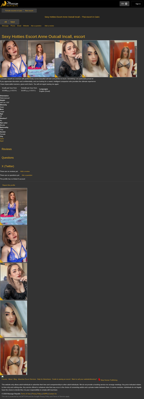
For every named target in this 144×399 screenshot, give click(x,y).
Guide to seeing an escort (61, 379)
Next (13, 22)
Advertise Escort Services (27, 379)
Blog (15, 379)
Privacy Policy (37, 394)
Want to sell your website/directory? (84, 379)
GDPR (45, 394)
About (10, 379)
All (5, 22)
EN (123, 4)
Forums (4, 379)
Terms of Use (25, 394)
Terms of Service (59, 396)
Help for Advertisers (44, 379)
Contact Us (53, 394)
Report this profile (8, 185)
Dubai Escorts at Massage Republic (9, 4)
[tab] (72, 148)
